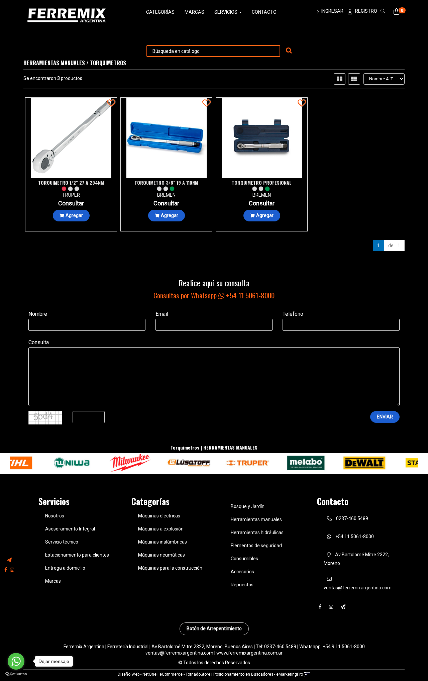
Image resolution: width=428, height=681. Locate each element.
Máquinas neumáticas (161, 555)
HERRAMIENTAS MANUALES (54, 63)
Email (161, 314)
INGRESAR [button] (332, 11)
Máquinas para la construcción (170, 568)
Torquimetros (108, 63)
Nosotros (54, 515)
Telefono (293, 314)
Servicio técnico (61, 542)
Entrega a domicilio (65, 568)
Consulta (38, 342)
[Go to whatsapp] (16, 661)
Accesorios (242, 571)
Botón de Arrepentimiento (214, 628)
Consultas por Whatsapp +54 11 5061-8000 (214, 295)
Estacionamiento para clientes (77, 555)
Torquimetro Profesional (262, 182)
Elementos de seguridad (256, 545)
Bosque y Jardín (247, 506)
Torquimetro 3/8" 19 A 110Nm (166, 182)
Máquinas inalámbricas (162, 542)
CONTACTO (264, 12)
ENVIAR (385, 416)
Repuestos (242, 584)
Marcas (194, 12)
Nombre (37, 314)
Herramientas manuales (256, 519)
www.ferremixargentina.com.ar (249, 653)
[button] (9, 560)
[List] (354, 79)
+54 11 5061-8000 (354, 536)
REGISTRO (365, 11)
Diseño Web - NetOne (137, 674)
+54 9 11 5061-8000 (344, 646)
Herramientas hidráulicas (257, 532)
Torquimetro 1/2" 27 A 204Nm (71, 182)
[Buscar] (289, 51)
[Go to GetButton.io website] (16, 674)
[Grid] (339, 79)
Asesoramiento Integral (70, 528)
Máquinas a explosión (161, 528)
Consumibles (244, 558)
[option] (49, 463)
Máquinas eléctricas (159, 515)
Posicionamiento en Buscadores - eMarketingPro (258, 674)
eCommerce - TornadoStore (184, 674)
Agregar (74, 215)
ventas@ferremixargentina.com (179, 653)
